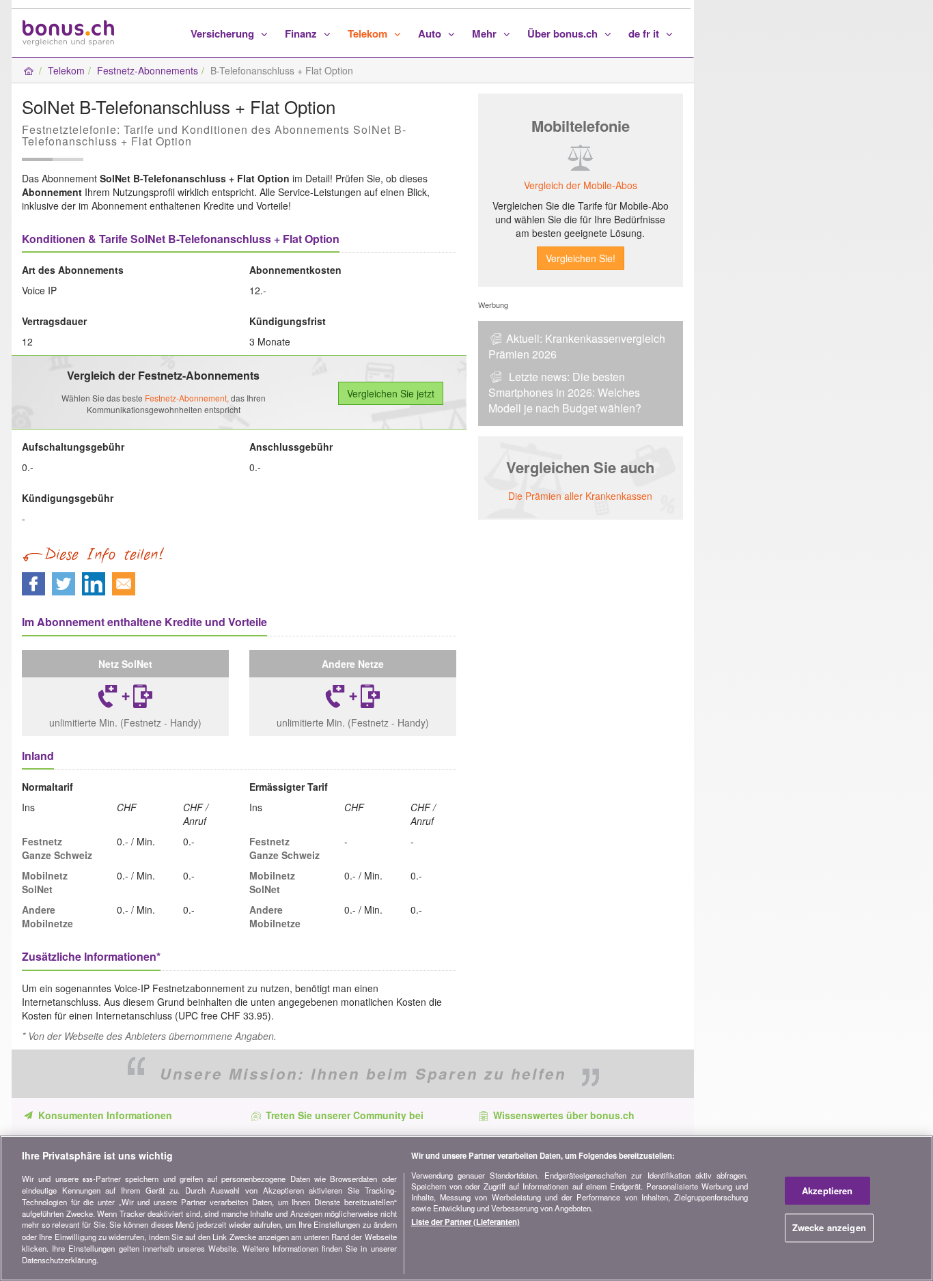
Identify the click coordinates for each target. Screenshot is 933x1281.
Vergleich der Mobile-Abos (580, 185)
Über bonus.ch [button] (563, 33)
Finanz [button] (302, 33)
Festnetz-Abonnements (147, 70)
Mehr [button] (485, 33)
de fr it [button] (645, 33)
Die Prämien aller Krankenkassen (580, 496)
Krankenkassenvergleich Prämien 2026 (576, 346)
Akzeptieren (827, 1190)
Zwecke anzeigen (829, 1228)
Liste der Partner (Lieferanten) (465, 1222)
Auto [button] (431, 33)
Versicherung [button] (224, 33)
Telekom (66, 70)
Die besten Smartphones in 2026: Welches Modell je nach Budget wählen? (564, 392)
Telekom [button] (369, 33)
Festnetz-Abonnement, (187, 398)
